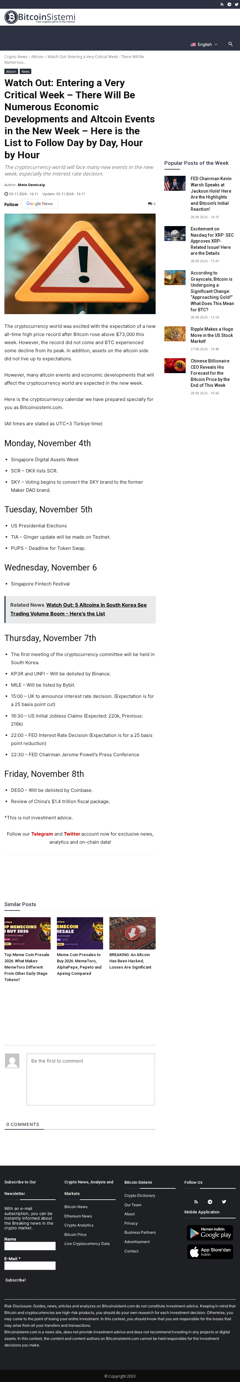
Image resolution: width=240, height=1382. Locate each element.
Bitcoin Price (75, 1234)
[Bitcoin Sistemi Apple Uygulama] (210, 1258)
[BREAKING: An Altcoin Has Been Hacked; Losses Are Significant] (132, 933)
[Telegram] (229, 4)
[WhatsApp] (72, 871)
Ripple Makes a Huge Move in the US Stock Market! (212, 335)
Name (10, 1239)
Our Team (132, 1204)
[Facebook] (44, 871)
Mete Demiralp (31, 184)
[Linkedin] (87, 871)
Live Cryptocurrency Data (87, 1243)
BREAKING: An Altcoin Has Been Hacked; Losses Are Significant (130, 961)
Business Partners (140, 1232)
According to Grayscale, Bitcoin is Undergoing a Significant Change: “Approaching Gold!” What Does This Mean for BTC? (212, 291)
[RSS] (222, 4)
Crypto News (15, 56)
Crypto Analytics (78, 1225)
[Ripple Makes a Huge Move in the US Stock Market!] (175, 333)
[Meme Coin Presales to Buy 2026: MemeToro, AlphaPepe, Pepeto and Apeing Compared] (80, 933)
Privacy (131, 1223)
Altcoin (37, 56)
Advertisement (137, 1241)
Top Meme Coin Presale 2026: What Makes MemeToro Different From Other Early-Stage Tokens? (26, 967)
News (25, 71)
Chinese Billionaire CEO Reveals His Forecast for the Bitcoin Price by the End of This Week (210, 373)
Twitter (72, 834)
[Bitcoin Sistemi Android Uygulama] (210, 1239)
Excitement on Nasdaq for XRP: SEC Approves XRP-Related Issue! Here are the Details (212, 241)
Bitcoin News (76, 1206)
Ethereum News (78, 1216)
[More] (115, 871)
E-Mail (12, 1258)
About (129, 1214)
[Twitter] (236, 4)
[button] (230, 44)
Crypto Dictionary (139, 1195)
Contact (131, 1251)
